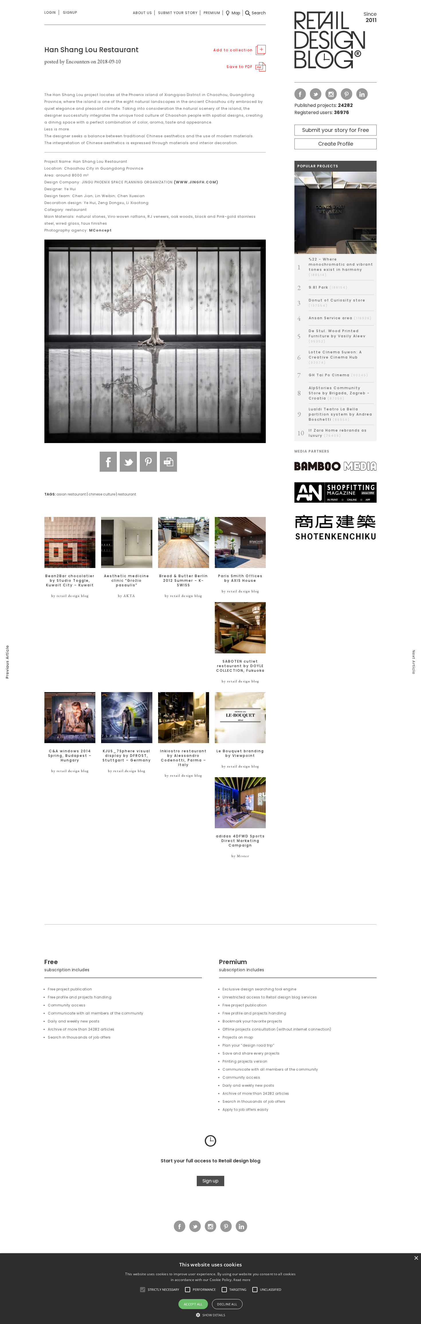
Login (50, 12)
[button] (142, 1289)
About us (142, 12)
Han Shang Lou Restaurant (91, 49)
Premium (212, 12)
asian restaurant (71, 494)
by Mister (240, 856)
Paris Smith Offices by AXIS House (240, 578)
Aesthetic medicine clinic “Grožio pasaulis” (126, 580)
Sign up (210, 1181)
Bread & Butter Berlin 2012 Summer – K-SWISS (183, 580)
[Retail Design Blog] (335, 41)
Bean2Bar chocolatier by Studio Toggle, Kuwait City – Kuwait (70, 580)
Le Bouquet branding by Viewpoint (240, 753)
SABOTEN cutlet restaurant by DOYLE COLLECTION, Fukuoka (240, 666)
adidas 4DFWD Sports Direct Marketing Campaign (240, 841)
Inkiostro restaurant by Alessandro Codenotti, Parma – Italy (183, 758)
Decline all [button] (227, 1304)
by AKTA (126, 596)
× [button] (416, 1258)
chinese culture (101, 494)
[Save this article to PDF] (168, 462)
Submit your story (178, 12)
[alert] (210, 1288)
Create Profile (335, 143)
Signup (70, 12)
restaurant (127, 494)
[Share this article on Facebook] (108, 462)
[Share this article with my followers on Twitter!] (128, 462)
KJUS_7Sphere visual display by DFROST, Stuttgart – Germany (127, 756)
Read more (241, 1280)
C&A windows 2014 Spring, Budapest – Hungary (70, 756)
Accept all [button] (193, 1304)
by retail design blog (70, 596)
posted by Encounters (67, 61)
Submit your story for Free (335, 130)
